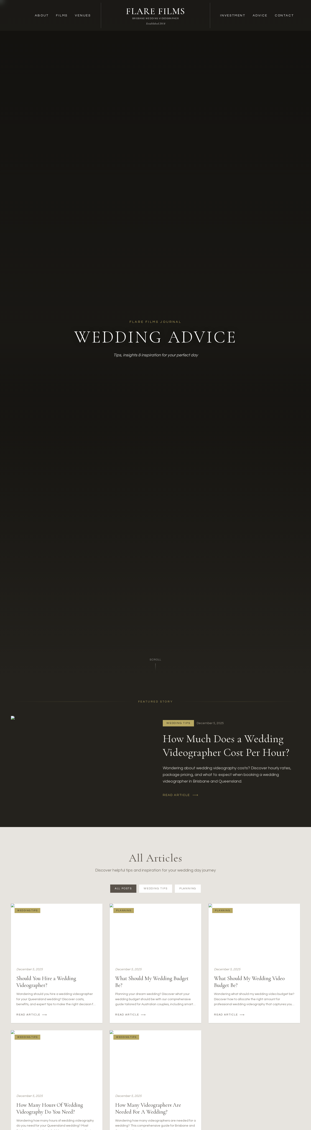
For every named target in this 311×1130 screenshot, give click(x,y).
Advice (260, 15)
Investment (232, 15)
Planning (187, 888)
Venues (83, 15)
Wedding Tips (156, 888)
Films (62, 15)
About (42, 15)
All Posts (123, 888)
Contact (284, 15)
